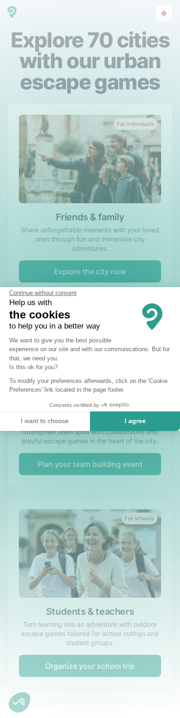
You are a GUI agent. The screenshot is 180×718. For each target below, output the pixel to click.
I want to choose (45, 420)
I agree (135, 420)
